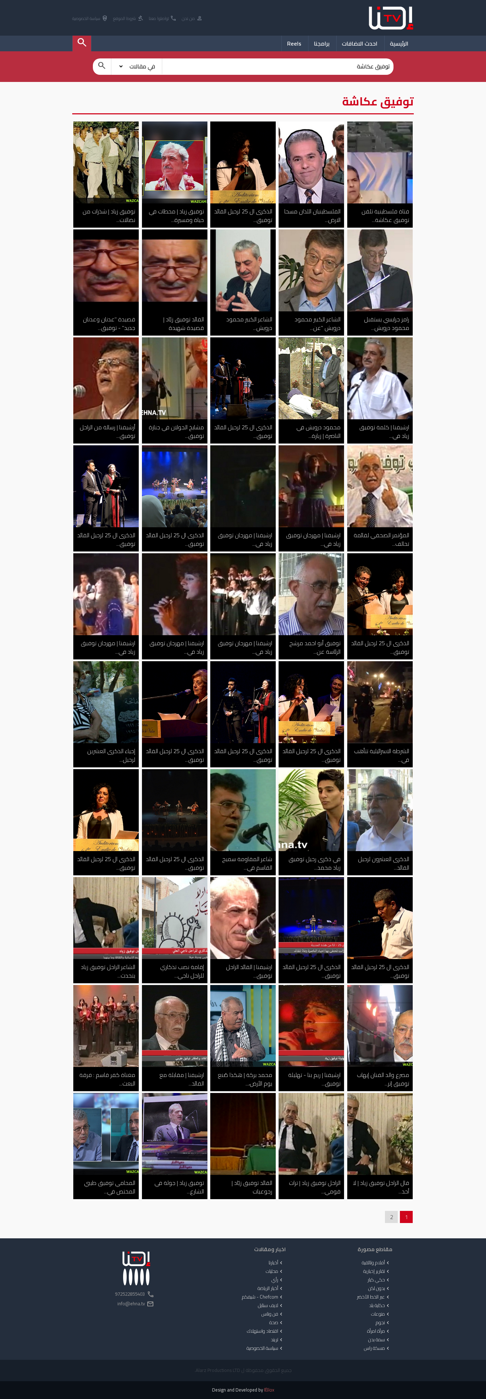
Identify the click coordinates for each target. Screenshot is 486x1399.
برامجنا (321, 43)
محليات (275, 1271)
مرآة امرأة (379, 1331)
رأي (277, 1280)
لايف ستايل (271, 1305)
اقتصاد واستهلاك (265, 1331)
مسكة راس (377, 1348)
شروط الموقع (128, 18)
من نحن (192, 18)
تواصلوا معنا (163, 18)
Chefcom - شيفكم (263, 1297)
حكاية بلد (380, 1305)
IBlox (269, 1389)
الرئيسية (399, 43)
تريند (277, 1340)
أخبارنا (276, 1263)
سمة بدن (379, 1340)
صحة (276, 1322)
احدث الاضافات (359, 43)
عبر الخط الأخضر (374, 1297)
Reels (294, 43)
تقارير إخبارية (377, 1271)
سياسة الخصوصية (90, 18)
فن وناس (273, 1314)
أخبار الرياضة (271, 1288)
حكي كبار (379, 1280)
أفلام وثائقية (376, 1263)
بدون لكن (379, 1288)
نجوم (383, 1322)
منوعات (381, 1314)
